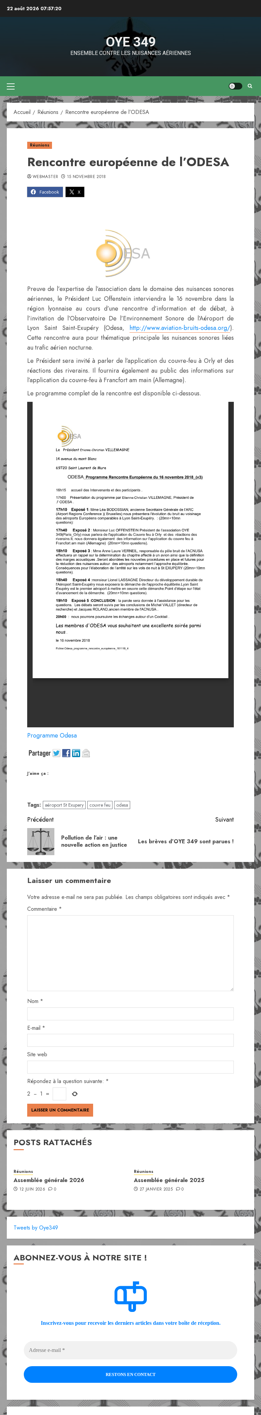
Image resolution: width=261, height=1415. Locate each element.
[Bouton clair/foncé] (235, 86)
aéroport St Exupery (64, 805)
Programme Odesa (52, 735)
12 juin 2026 (32, 1189)
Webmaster (45, 177)
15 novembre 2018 (86, 177)
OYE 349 (131, 42)
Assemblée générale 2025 (169, 1180)
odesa (122, 805)
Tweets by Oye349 (36, 1228)
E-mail (36, 1028)
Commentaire (44, 909)
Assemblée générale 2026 (49, 1180)
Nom (35, 1001)
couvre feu (99, 805)
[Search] (250, 86)
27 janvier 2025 (156, 1189)
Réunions (39, 145)
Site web (37, 1054)
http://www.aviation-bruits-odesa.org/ (179, 327)
